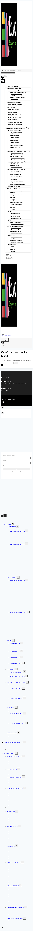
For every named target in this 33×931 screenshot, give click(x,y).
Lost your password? (16, 471)
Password (5, 460)
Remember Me (8, 466)
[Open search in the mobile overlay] (16, 70)
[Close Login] (2, 407)
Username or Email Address (9, 455)
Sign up (22, 475)
